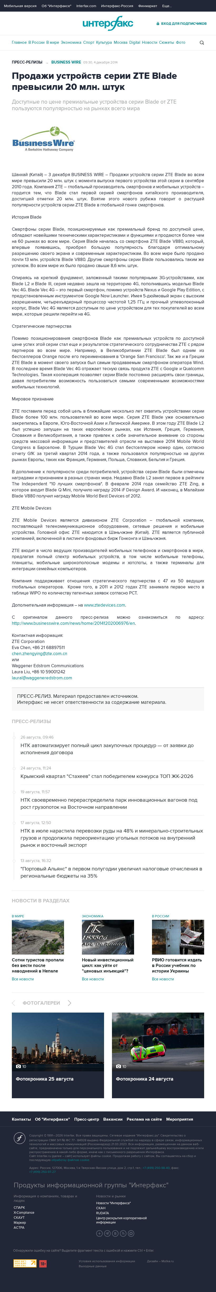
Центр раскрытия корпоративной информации (121, 1220)
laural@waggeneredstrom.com (42, 678)
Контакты (21, 1119)
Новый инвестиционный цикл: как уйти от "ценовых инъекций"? (108, 965)
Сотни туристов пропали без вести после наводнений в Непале (38, 965)
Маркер (20, 1223)
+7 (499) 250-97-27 (42, 1172)
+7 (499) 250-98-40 (156, 1168)
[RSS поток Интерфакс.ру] (123, 1233)
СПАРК (19, 1208)
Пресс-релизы (27, 62)
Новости (149, 42)
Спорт (88, 42)
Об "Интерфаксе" (56, 6)
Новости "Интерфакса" (113, 1203)
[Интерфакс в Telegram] (107, 1233)
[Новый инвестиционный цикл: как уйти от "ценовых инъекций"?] (108, 953)
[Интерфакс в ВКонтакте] (115, 1233)
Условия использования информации (107, 1261)
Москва (120, 42)
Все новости (23, 979)
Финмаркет (147, 6)
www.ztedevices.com (104, 605)
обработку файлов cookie (70, 1160)
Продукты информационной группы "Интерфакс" (91, 1185)
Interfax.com (86, 6)
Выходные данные (93, 1266)
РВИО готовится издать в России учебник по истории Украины (177, 965)
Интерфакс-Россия (117, 6)
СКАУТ (19, 1218)
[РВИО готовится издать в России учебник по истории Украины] (178, 953)
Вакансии (112, 1119)
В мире (52, 42)
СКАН (100, 1208)
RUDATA (102, 1213)
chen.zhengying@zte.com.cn (39, 653)
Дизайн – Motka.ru (160, 1261)
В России (36, 42)
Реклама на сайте (144, 1119)
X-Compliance (24, 1213)
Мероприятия (179, 1119)
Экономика (71, 42)
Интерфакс (108, 23)
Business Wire (66, 62)
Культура (104, 42)
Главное (19, 42)
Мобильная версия (20, 6)
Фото (180, 42)
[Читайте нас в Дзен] (99, 1233)
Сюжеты (166, 42)
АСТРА (19, 1228)
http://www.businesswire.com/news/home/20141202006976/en (73, 623)
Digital (134, 42)
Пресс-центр (86, 1119)
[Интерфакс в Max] (131, 1233)
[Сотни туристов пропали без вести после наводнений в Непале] (38, 953)
